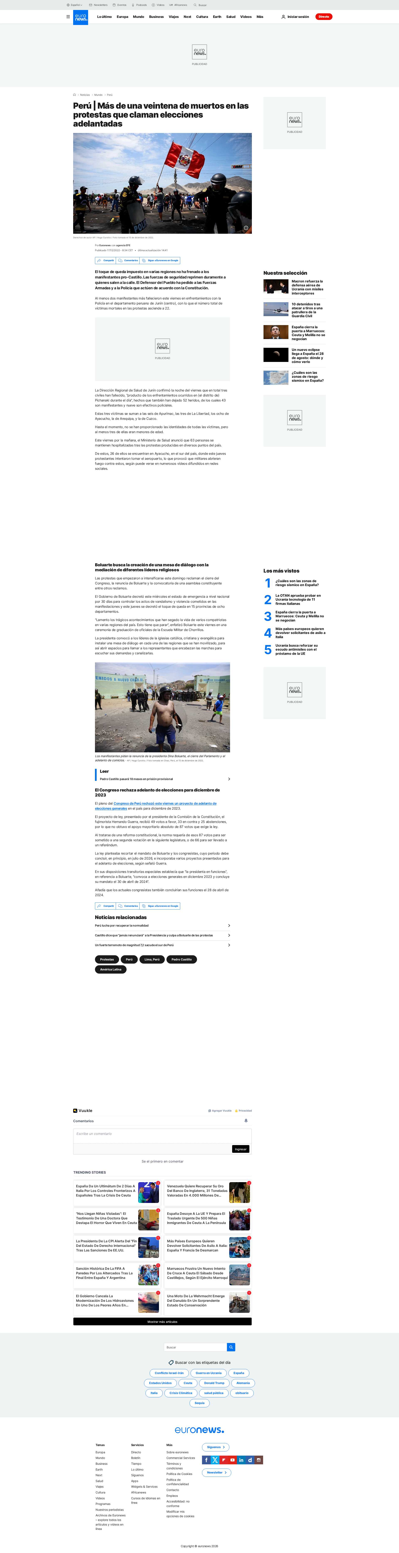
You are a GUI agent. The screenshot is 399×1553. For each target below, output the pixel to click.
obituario (242, 1393)
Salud (230, 17)
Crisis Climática (181, 1393)
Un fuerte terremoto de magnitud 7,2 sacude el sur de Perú (134, 945)
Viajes (174, 17)
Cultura (202, 17)
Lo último (104, 17)
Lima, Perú (152, 959)
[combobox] (216, 5)
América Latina (110, 969)
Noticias (85, 95)
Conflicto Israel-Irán (169, 1373)
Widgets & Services (144, 1486)
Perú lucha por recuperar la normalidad (121, 925)
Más (169, 1445)
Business (156, 17)
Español (75, 4)
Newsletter (215, 1472)
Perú (109, 95)
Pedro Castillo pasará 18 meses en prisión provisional (136, 779)
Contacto (172, 1490)
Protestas (107, 959)
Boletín (135, 1458)
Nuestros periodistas (110, 1509)
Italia (154, 1393)
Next (187, 17)
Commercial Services (180, 1458)
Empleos (172, 1495)
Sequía (199, 1403)
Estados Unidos (160, 1383)
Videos (245, 17)
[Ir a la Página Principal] (80, 17)
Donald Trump (214, 1383)
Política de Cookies (179, 1474)
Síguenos (137, 1475)
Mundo (138, 17)
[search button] (195, 5)
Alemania (243, 1383)
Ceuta (188, 1383)
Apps (134, 1481)
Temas (100, 1445)
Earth (217, 17)
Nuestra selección (285, 273)
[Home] (74, 94)
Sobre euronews (177, 1452)
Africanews (138, 1492)
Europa (122, 17)
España (239, 1373)
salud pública (213, 1393)
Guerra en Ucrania (209, 1373)
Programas (103, 1504)
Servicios (137, 1445)
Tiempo (136, 1463)
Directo (324, 16)
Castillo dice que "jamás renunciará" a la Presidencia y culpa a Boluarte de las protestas (154, 935)
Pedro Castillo (182, 959)
